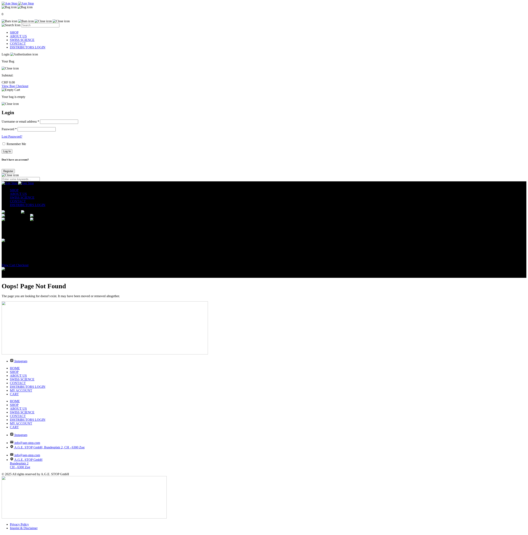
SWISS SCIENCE (22, 40)
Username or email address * (20, 121)
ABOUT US (18, 36)
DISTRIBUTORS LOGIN (27, 47)
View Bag (9, 86)
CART (14, 394)
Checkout (22, 86)
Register (8, 171)
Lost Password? (12, 136)
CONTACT (18, 43)
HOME (15, 368)
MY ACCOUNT (21, 390)
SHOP (14, 32)
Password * (9, 129)
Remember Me (16, 144)
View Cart (9, 265)
